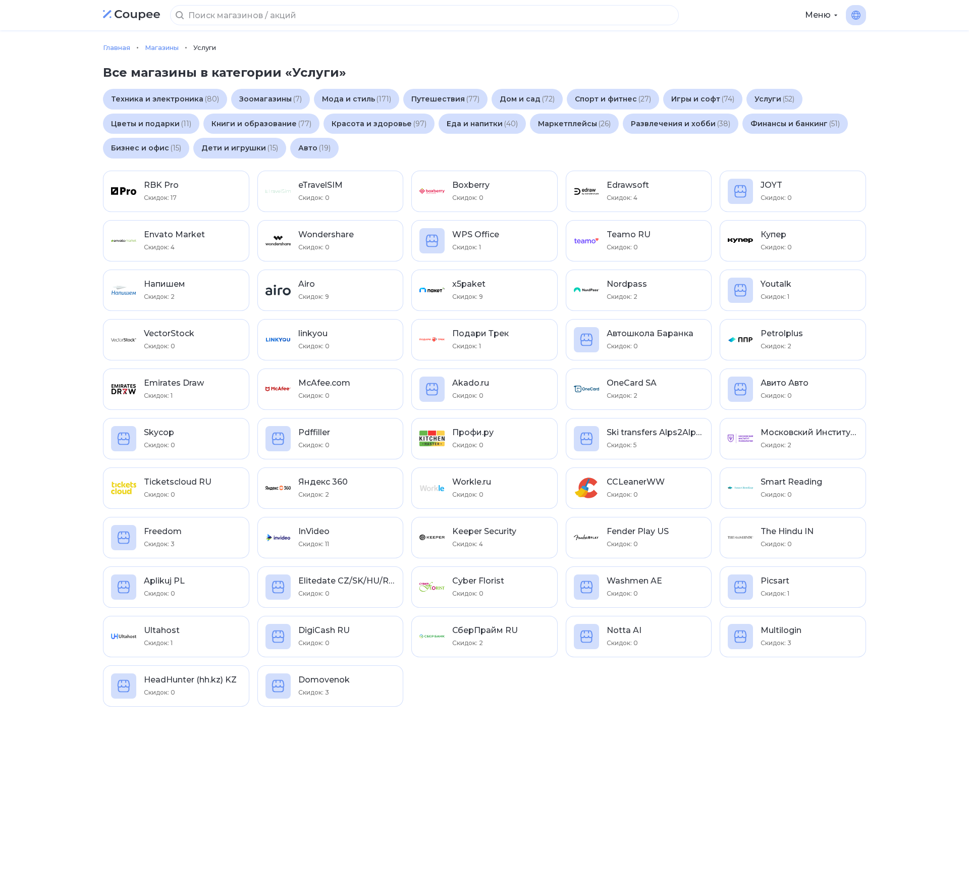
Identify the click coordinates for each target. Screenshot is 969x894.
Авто (314, 147)
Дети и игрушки (239, 147)
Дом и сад (527, 98)
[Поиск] (179, 15)
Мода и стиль (356, 98)
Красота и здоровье (379, 123)
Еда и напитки (482, 123)
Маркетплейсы (574, 123)
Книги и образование (261, 123)
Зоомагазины (270, 98)
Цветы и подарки (151, 123)
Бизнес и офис (146, 147)
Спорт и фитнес (613, 98)
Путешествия (445, 98)
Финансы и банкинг (795, 123)
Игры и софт (702, 98)
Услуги (774, 98)
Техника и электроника (165, 98)
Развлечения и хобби (680, 123)
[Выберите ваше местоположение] (856, 15)
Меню (818, 15)
